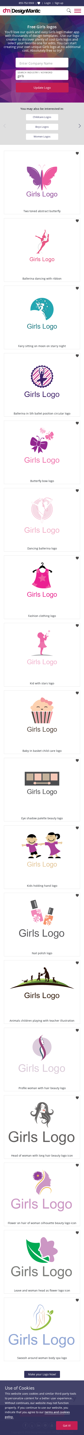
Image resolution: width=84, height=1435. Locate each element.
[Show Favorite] (38, 3)
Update (42, 87)
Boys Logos (42, 126)
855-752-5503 (26, 3)
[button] (79, 126)
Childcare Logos (42, 117)
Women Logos (42, 136)
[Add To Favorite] (77, 152)
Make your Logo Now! (42, 1374)
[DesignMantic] (21, 10)
